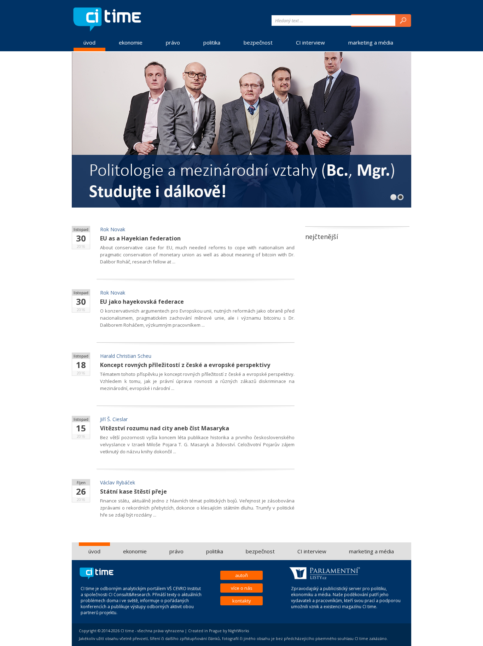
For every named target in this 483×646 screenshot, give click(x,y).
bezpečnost (258, 42)
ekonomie (130, 42)
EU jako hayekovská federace (142, 301)
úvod (89, 42)
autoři (241, 575)
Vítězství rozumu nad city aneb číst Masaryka (164, 428)
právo (173, 42)
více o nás (241, 588)
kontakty (241, 601)
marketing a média (370, 42)
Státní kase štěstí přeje (133, 491)
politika (211, 42)
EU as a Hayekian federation (140, 238)
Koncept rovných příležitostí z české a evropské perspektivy (185, 365)
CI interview (310, 42)
